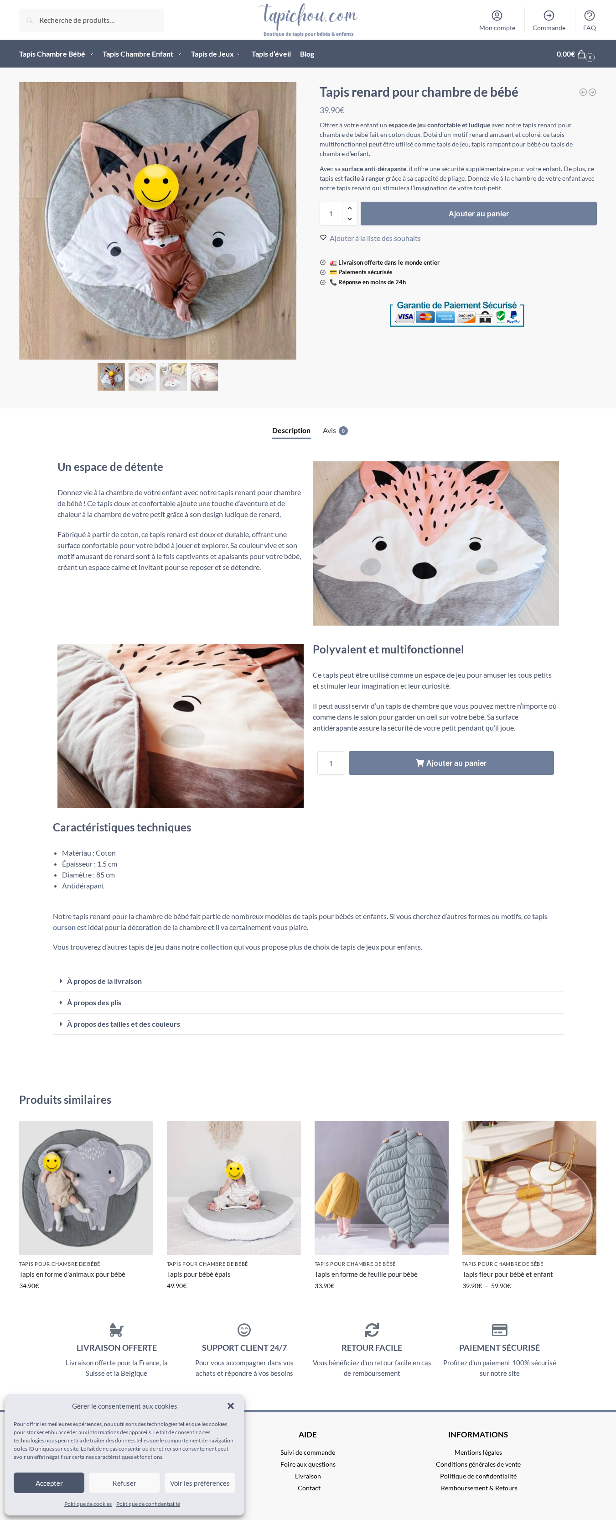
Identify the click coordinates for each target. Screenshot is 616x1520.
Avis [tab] (334, 430)
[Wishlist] (139, 1134)
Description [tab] (291, 430)
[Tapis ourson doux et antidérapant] (592, 92)
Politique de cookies (88, 1503)
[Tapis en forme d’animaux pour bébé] (86, 1188)
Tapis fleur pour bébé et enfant (507, 1274)
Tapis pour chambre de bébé (59, 1264)
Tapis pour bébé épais (199, 1274)
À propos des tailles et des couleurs (123, 1023)
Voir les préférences (200, 1483)
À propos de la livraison (104, 981)
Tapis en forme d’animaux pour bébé (72, 1274)
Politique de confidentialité (148, 1503)
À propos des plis (94, 1002)
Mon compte (497, 27)
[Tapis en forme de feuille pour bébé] (382, 1188)
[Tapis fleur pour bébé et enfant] (529, 1188)
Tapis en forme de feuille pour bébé (366, 1274)
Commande (549, 27)
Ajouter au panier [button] (234, 1305)
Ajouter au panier (479, 213)
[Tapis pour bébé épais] (234, 1188)
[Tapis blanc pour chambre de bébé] (583, 92)
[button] (230, 1405)
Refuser (124, 1483)
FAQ (589, 27)
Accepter (49, 1483)
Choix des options (86, 1305)
